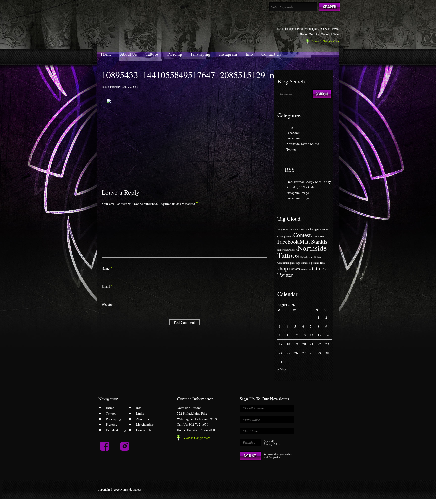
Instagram (228, 54)
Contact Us (271, 54)
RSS (290, 169)
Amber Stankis (305, 229)
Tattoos (152, 54)
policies (315, 263)
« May (281, 369)
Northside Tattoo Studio (302, 143)
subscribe (306, 269)
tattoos (319, 268)
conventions (317, 236)
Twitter (291, 149)
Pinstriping (200, 54)
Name (107, 268)
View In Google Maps (196, 438)
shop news (288, 268)
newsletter (291, 249)
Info (249, 54)
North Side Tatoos (144, 22)
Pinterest (305, 263)
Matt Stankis (313, 241)
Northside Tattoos (302, 251)
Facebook (293, 132)
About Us (128, 54)
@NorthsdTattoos (286, 229)
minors (281, 249)
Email (107, 286)
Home (106, 54)
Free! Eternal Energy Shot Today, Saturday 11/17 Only (308, 184)
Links (140, 413)
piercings (295, 263)
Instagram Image (297, 192)
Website (107, 304)
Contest (302, 235)
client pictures (285, 236)
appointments (321, 229)
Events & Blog (116, 430)
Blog (289, 127)
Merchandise (145, 424)
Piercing (174, 54)
